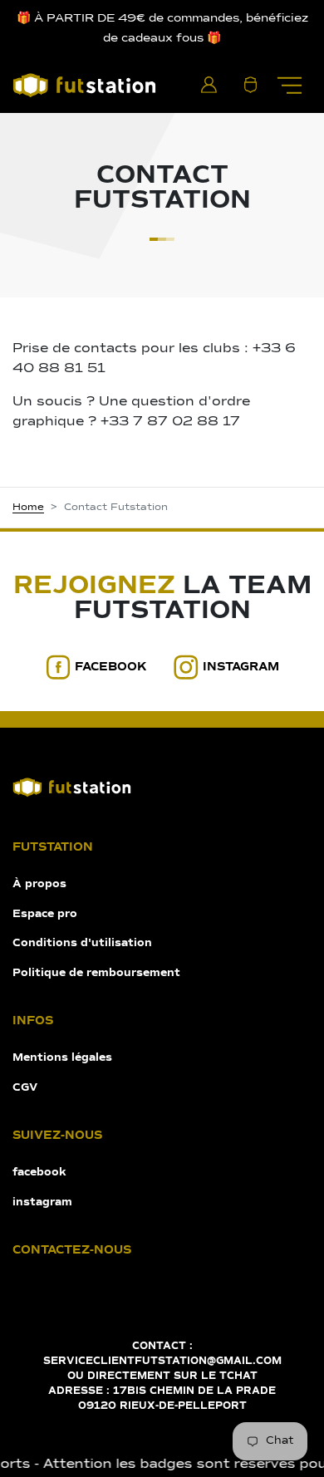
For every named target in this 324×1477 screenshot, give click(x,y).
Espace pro (44, 914)
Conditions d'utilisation (82, 943)
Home (28, 508)
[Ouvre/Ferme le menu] (289, 85)
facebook (111, 667)
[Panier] (250, 84)
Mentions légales (62, 1058)
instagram (241, 667)
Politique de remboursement (96, 973)
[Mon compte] (208, 84)
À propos (39, 884)
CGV (24, 1087)
